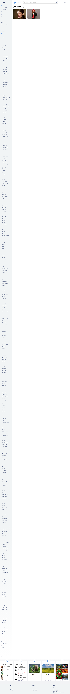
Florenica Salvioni (5, 270)
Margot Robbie (4, 433)
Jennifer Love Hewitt (5, 316)
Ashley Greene (4, 119)
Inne (2, 27)
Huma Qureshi (4, 290)
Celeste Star (4, 170)
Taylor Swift (4, 596)
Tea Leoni (3, 598)
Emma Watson (4, 248)
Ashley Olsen (4, 123)
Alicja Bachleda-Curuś (5, 73)
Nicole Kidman (4, 503)
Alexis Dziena (4, 60)
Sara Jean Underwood (5, 559)
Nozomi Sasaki (4, 518)
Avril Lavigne (4, 128)
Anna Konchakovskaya (5, 106)
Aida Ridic (3, 49)
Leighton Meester (5, 396)
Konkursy (11, 688)
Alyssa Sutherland (5, 82)
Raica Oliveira (4, 540)
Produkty (2, 647)
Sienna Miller (4, 579)
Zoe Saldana (4, 633)
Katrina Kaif (4, 350)
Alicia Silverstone (5, 69)
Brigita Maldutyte (5, 147)
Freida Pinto (4, 274)
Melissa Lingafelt (4, 453)
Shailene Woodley (5, 572)
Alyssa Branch (4, 80)
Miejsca (2, 639)
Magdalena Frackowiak (6, 424)
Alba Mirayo (4, 54)
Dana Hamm (4, 200)
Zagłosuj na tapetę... (48, 680)
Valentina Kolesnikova (5, 609)
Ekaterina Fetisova (5, 214)
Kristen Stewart (4, 368)
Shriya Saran (4, 577)
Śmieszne (2, 652)
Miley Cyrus (4, 468)
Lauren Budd (4, 392)
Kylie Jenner (4, 379)
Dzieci (3, 35)
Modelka (3, 477)
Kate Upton (4, 342)
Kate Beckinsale (4, 340)
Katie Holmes (4, 348)
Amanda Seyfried (5, 84)
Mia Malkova (4, 457)
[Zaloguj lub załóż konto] (68, 2)
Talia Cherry (4, 592)
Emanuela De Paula (5, 235)
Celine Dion (4, 172)
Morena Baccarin (5, 485)
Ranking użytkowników (35, 688)
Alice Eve (3, 65)
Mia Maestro (4, 455)
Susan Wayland (4, 588)
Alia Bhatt (3, 64)
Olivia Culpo (4, 522)
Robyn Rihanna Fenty (5, 546)
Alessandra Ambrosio (5, 56)
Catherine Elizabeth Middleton (5, 168)
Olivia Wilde (4, 524)
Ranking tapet (12, 690)
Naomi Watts (4, 490)
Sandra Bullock (4, 557)
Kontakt (54, 688)
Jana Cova (3, 301)
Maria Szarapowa (5, 435)
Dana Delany (4, 198)
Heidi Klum (4, 285)
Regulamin (54, 687)
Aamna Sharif (4, 41)
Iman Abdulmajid (5, 294)
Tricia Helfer (4, 603)
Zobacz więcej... (7, 680)
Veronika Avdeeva (5, 616)
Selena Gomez (4, 568)
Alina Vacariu (4, 75)
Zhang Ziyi (3, 631)
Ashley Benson (4, 117)
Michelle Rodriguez (5, 464)
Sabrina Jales (4, 553)
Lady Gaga (4, 383)
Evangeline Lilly (4, 264)
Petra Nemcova (4, 529)
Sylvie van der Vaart (5, 590)
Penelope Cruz (4, 527)
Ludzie (2, 33)
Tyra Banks (4, 605)
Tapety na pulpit (16, 7)
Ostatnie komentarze (35, 689)
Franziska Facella (5, 272)
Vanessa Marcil (4, 614)
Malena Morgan (4, 427)
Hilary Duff (4, 287)
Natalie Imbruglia (5, 494)
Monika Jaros (4, 483)
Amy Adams (4, 88)
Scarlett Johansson (5, 566)
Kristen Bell (4, 366)
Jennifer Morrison (5, 318)
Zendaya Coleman (5, 629)
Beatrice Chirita (4, 134)
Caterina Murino (4, 165)
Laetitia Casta (4, 385)
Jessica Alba (4, 320)
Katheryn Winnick (5, 344)
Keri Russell (4, 359)
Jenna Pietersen (4, 307)
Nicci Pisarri (4, 501)
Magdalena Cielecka (5, 422)
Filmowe (2, 22)
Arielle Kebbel (4, 115)
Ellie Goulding (4, 229)
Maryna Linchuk (4, 446)
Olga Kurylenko (4, 520)
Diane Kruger (4, 211)
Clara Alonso (4, 187)
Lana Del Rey (4, 387)
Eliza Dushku (4, 218)
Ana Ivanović (4, 93)
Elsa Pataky (4, 231)
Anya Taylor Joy (4, 112)
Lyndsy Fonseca (4, 418)
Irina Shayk (3, 296)
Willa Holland (4, 622)
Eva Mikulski (4, 261)
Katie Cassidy (4, 346)
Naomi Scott (4, 488)
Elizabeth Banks (4, 220)
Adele (3, 43)
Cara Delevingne (5, 158)
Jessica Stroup (4, 324)
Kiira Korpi (3, 361)
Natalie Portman (4, 496)
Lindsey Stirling (4, 405)
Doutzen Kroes (4, 213)
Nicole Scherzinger (5, 507)
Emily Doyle (4, 244)
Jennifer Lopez (4, 314)
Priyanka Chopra (4, 537)
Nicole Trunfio (4, 509)
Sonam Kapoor (4, 581)
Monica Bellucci (4, 479)
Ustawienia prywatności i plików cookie (58, 692)
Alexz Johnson (4, 62)
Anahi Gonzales (4, 95)
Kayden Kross (4, 353)
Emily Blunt (4, 240)
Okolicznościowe (4, 643)
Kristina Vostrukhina (5, 374)
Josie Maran (4, 331)
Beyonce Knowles (5, 136)
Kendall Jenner (4, 357)
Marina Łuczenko (5, 442)
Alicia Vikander (4, 71)
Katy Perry (3, 351)
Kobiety (3, 37)
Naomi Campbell (5, 487)
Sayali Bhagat (4, 564)
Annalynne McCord (5, 110)
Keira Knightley (4, 355)
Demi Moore (4, 207)
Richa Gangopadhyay (5, 542)
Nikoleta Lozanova (5, 511)
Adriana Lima (4, 45)
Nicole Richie (4, 505)
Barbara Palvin (4, 132)
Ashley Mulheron (5, 121)
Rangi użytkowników (35, 690)
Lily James (4, 401)
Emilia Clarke (4, 237)
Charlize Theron (4, 174)
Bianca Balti (4, 138)
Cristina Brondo (4, 192)
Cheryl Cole (4, 176)
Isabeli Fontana (4, 298)
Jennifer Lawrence (5, 313)
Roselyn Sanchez (5, 548)
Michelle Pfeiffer (4, 461)
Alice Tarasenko (4, 67)
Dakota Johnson (5, 196)
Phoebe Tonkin (4, 531)
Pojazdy (2, 645)
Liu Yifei (3, 407)
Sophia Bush (4, 583)
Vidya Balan (4, 620)
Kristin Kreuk (4, 372)
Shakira (3, 574)
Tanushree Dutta (5, 594)
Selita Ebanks (4, 570)
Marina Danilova (4, 440)
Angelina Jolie (4, 99)
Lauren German (4, 394)
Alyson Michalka (4, 78)
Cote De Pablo (4, 190)
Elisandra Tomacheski (5, 216)
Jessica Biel (4, 322)
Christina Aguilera (5, 183)
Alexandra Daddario (5, 58)
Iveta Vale (3, 300)
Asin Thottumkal (4, 125)
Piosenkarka (4, 535)
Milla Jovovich (4, 470)
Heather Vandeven (5, 283)
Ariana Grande (4, 114)
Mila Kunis (3, 466)
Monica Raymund (5, 481)
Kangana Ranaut (4, 337)
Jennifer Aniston (4, 309)
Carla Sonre (4, 160)
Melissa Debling (4, 450)
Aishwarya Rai (4, 51)
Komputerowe (3, 29)
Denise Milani (4, 209)
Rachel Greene (4, 538)
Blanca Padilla (4, 141)
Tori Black (3, 601)
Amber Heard (4, 86)
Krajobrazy (3, 31)
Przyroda (2, 649)
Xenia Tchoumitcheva (5, 624)
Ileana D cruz (4, 292)
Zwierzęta (2, 656)
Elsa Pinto (3, 233)
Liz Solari (3, 409)
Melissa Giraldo (4, 451)
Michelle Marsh (4, 459)
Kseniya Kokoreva (5, 377)
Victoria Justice (4, 618)
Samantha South (4, 555)
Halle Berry (4, 279)
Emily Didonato (4, 242)
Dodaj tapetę (11, 687)
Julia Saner (4, 333)
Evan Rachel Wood (5, 263)
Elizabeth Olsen (4, 224)
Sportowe (2, 654)
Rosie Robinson (4, 551)
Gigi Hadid (3, 277)
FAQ (53, 689)
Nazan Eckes (4, 498)
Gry (1, 26)
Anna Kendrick (4, 104)
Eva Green (3, 257)
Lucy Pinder (4, 414)
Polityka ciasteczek (55, 690)
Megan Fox (4, 448)
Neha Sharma (4, 500)
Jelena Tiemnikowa (5, 305)
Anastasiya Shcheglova (6, 97)
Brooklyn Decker (5, 151)
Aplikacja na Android (55, 691)
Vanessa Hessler (4, 611)
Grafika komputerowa (4, 24)
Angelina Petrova (5, 101)
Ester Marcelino (4, 253)
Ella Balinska (4, 227)
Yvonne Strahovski (5, 625)
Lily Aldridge (4, 400)
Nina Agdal (4, 514)
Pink (2, 533)
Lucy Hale (3, 411)
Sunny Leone (4, 587)
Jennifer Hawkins (5, 311)
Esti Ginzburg (4, 255)
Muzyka (2, 641)
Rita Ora (3, 544)
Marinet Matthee (4, 444)
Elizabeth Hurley (4, 222)
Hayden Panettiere (5, 281)
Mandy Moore (4, 429)
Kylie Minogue (4, 381)
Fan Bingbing (4, 266)
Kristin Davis (4, 370)
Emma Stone (4, 246)
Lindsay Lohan (4, 403)
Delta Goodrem (4, 205)
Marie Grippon (4, 437)
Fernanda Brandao (5, 268)
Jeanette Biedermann (5, 303)
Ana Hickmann (4, 91)
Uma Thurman (4, 607)
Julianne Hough (4, 335)
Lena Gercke (4, 398)
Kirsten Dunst (4, 364)
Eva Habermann (4, 259)
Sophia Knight (4, 585)
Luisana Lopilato (4, 416)
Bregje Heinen (4, 145)
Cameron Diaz (4, 152)
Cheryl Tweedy (4, 177)
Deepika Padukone (5, 203)
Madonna (3, 420)
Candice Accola (4, 154)
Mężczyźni (3, 635)
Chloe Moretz (4, 181)
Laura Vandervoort (5, 390)
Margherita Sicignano (5, 431)
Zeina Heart (4, 627)
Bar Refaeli (4, 130)
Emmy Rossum (4, 250)
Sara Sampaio (4, 561)
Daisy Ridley (4, 194)
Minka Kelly (4, 472)
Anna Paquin (4, 108)
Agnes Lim (4, 47)
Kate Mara (27, 7)
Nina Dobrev (4, 516)
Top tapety (11, 689)
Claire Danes (4, 185)
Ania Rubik (3, 102)
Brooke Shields (4, 149)
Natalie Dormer (4, 492)
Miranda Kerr (4, 474)
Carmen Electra (4, 162)
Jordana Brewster (5, 329)
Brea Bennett (4, 143)
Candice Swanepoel (5, 156)
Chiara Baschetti (4, 179)
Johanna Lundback (5, 327)
